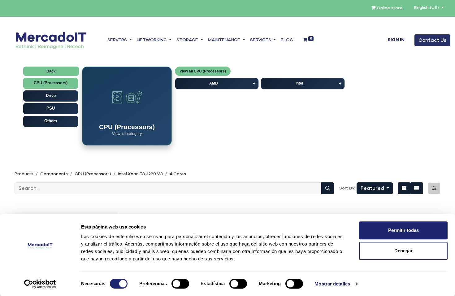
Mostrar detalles (332, 283)
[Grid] (404, 188)
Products (24, 174)
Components (54, 174)
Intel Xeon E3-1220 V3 (140, 174)
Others (50, 121)
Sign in (396, 40)
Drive (51, 95)
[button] (375, 188)
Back (51, 71)
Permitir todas (403, 230)
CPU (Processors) (50, 83)
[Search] (327, 188)
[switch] (180, 284)
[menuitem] (287, 40)
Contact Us (432, 40)
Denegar (403, 250)
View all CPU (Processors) (203, 71)
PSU (50, 108)
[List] (416, 188)
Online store (389, 8)
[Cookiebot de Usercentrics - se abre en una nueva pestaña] (40, 284)
